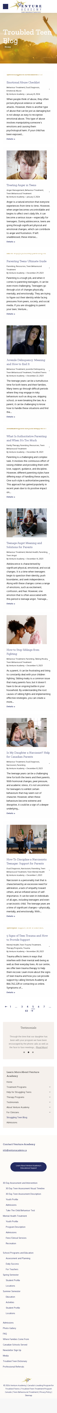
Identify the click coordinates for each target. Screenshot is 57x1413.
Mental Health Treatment (15, 1216)
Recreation (11, 1243)
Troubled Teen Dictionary (15, 1361)
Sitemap (28, 1395)
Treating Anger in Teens (21, 185)
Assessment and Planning (18, 1258)
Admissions (11, 1205)
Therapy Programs (15, 948)
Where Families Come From (16, 1339)
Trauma (26, 948)
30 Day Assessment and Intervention (20, 1183)
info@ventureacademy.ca (15, 1150)
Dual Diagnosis (32, 87)
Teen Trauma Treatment (30, 945)
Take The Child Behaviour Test (20, 1210)
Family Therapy (13, 445)
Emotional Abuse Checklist (23, 82)
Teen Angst (12, 555)
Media (6, 1355)
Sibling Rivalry (41, 659)
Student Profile (13, 1280)
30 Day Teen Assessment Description (23, 1194)
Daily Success (12, 1264)
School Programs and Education (18, 1253)
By (15, 94)
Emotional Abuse (14, 91)
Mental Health (32, 552)
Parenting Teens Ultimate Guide (26, 261)
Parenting (11, 266)
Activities (10, 1302)
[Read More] (42, 1047)
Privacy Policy (45, 1392)
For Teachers (12, 1269)
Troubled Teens (39, 372)
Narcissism (11, 765)
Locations (10, 1286)
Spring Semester (11, 1275)
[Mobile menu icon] (5, 6)
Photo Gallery (9, 1328)
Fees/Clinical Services (16, 1238)
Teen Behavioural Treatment (19, 193)
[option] (28, 1042)
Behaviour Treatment (16, 87)
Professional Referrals (13, 1366)
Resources (21, 266)
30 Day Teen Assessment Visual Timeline (25, 1188)
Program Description (15, 1227)
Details (10, 139)
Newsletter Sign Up (12, 1350)
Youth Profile (12, 1199)
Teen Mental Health (36, 872)
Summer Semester (11, 1291)
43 (26, 1010)
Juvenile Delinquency (35, 369)
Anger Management (15, 190)
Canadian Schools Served (15, 1344)
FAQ (5, 1333)
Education (10, 1297)
